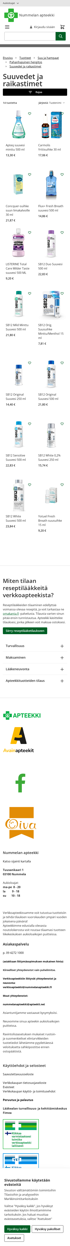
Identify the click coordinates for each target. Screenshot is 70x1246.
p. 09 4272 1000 (13, 953)
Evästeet (8, 1087)
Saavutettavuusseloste (18, 1074)
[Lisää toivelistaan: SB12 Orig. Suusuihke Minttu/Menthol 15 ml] (62, 293)
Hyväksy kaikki (17, 1229)
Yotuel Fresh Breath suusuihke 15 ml (50, 520)
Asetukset (14, 1238)
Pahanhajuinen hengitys (26, 62)
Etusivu (8, 58)
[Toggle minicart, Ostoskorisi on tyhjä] (62, 27)
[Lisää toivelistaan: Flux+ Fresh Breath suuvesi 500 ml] (62, 174)
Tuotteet (25, 58)
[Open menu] (7, 27)
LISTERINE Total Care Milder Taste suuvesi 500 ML (17, 268)
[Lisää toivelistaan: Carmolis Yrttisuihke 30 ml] (62, 113)
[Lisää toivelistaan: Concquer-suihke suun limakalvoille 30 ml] (29, 174)
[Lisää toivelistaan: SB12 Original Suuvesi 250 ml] (29, 362)
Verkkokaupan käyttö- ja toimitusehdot (29, 1091)
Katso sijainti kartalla (17, 861)
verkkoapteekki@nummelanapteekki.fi (27, 987)
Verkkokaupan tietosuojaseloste (24, 1083)
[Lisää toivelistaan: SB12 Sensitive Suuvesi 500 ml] (29, 423)
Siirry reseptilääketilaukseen (25, 631)
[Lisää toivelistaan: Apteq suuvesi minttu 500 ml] (29, 113)
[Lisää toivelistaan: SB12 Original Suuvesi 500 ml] (62, 362)
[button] (35, 92)
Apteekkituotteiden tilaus (25, 680)
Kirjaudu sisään (44, 27)
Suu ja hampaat (48, 58)
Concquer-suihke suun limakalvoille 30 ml (18, 210)
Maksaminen (15, 657)
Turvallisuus (15, 646)
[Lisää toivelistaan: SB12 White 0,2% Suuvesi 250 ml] (62, 423)
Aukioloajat (9, 3)
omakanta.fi (11, 614)
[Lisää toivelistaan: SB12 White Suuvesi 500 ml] (29, 484)
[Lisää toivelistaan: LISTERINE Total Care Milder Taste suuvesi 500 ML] (29, 232)
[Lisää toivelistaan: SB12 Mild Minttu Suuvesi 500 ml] (29, 293)
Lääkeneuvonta (17, 669)
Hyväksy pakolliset (47, 1229)
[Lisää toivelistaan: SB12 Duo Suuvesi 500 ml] (62, 232)
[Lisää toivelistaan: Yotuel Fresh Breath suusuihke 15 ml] (62, 484)
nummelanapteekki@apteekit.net (24, 1004)
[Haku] (61, 36)
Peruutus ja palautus (18, 1100)
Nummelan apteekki (37, 15)
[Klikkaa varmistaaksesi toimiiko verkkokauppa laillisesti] (35, 1134)
